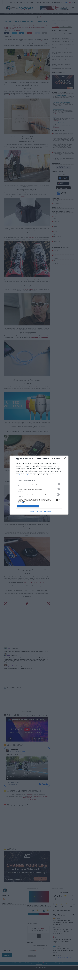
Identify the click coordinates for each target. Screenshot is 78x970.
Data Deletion (30, 511)
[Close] (65, 458)
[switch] (58, 484)
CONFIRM (28, 506)
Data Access (39, 511)
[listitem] (39, 480)
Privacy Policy (47, 511)
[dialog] (39, 485)
